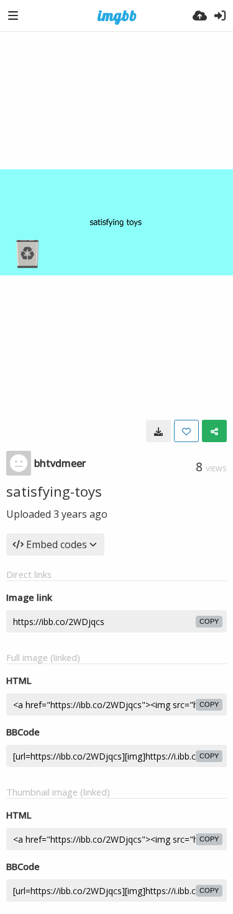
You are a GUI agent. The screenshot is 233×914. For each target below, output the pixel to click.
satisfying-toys (54, 491)
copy (209, 621)
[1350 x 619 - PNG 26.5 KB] (158, 431)
